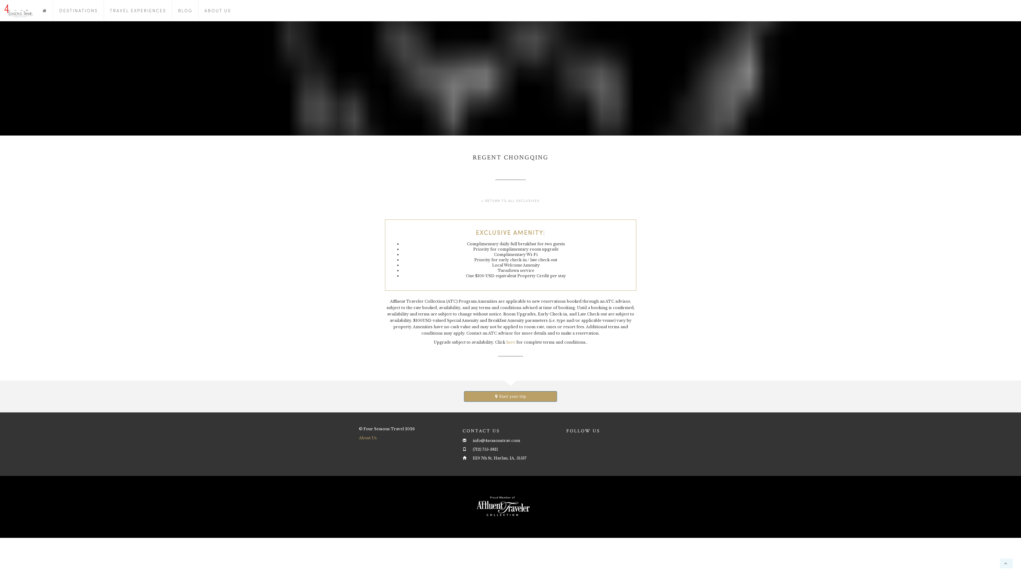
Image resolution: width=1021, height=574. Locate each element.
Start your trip (512, 396)
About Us (217, 10)
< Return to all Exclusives (510, 201)
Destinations (78, 10)
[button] (1006, 563)
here (510, 342)
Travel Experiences (138, 10)
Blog (185, 10)
